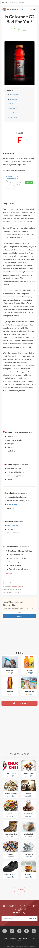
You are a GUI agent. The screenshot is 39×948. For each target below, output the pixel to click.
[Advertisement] (19, 407)
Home (6, 938)
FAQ (19, 938)
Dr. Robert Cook (18, 9)
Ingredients (13, 113)
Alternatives (13, 117)
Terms (20, 940)
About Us (13, 938)
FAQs (11, 103)
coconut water (12, 526)
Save (33, 9)
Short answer (14, 94)
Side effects (13, 108)
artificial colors (12, 504)
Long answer (14, 99)
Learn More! (10, 573)
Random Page (20, 703)
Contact (25, 938)
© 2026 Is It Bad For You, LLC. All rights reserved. (19, 946)
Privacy (33, 938)
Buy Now (29, 182)
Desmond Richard (17, 587)
